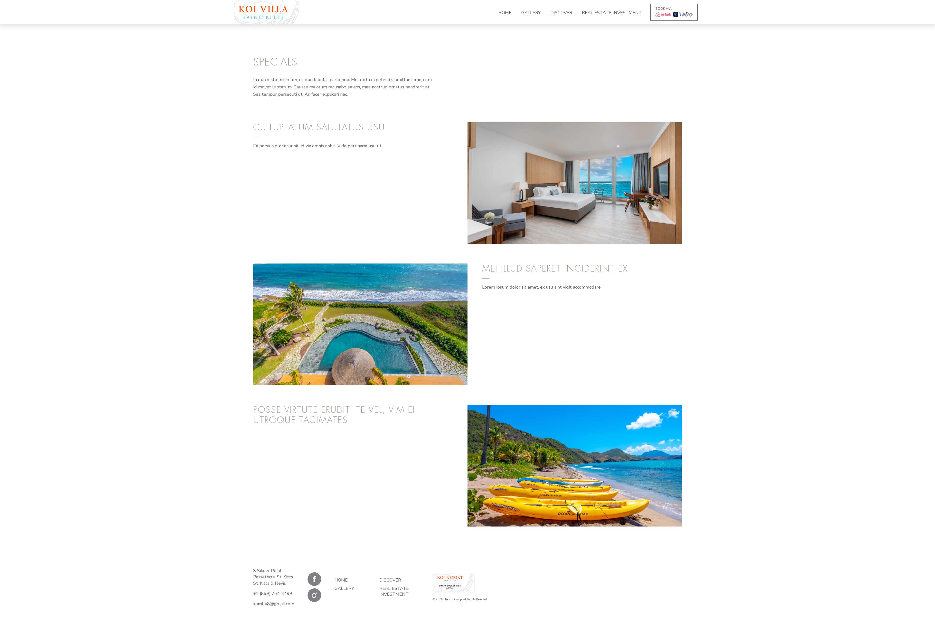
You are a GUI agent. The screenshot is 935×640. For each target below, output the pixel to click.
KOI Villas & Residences (263, 12)
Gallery (531, 13)
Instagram (314, 595)
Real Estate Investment (612, 13)
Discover (561, 13)
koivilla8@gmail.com (273, 604)
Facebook (314, 579)
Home (505, 13)
